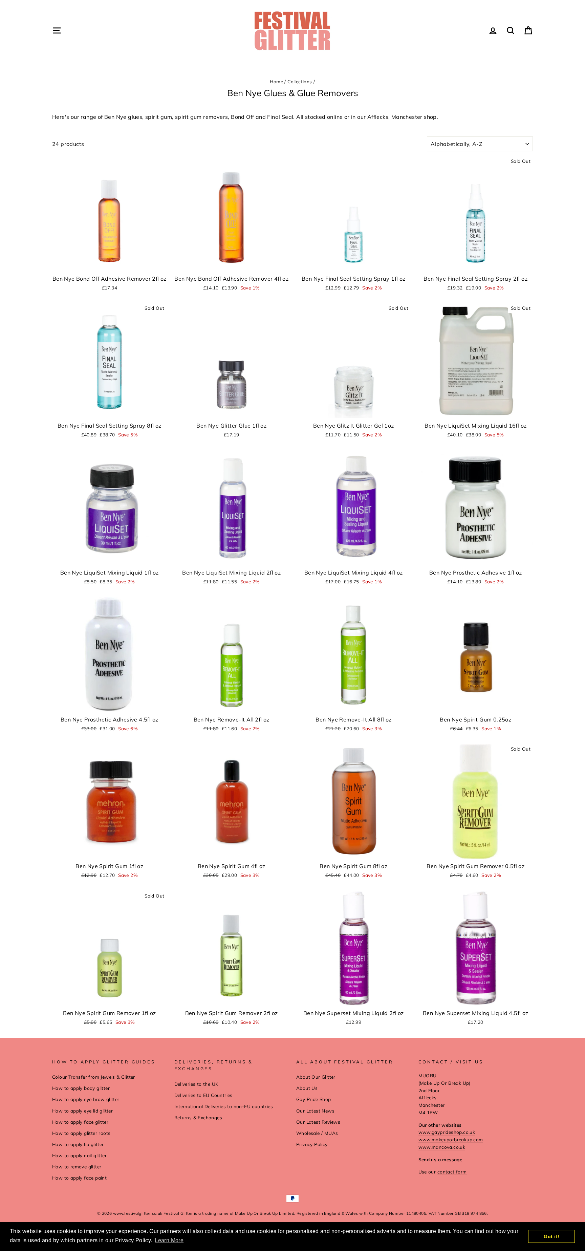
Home (276, 81)
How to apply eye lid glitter (82, 1111)
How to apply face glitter (80, 1122)
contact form (452, 1171)
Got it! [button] (551, 1236)
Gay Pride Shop (313, 1099)
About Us (307, 1088)
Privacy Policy (312, 1144)
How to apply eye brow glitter (86, 1099)
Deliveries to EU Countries (203, 1095)
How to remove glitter (76, 1166)
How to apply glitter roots (81, 1133)
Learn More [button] (169, 1240)
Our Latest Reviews (318, 1122)
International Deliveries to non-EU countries (223, 1106)
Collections (299, 81)
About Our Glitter (315, 1077)
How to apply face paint (79, 1178)
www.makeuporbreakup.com (450, 1139)
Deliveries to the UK (196, 1084)
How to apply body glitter (81, 1088)
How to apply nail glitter (79, 1155)
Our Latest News (315, 1111)
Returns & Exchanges (198, 1117)
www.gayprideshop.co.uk (446, 1132)
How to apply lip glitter (78, 1144)
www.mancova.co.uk (441, 1147)
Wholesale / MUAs (317, 1133)
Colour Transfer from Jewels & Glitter (93, 1077)
